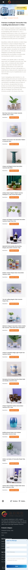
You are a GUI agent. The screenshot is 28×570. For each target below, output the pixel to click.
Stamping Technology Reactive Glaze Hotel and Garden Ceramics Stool (13, 380)
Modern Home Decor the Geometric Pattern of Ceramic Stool (13, 140)
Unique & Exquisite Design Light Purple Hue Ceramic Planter (13, 353)
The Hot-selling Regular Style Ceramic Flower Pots (12, 300)
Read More (4, 117)
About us (3, 555)
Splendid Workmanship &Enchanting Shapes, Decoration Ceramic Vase (11, 247)
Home (5, 18)
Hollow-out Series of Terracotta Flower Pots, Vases (13, 460)
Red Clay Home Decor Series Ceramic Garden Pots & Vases (12, 114)
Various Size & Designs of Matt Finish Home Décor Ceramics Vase (13, 486)
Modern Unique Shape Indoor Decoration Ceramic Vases (13, 273)
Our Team (4, 559)
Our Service (4, 562)
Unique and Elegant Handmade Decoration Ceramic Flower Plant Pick (13, 220)
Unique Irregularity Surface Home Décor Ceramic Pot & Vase (12, 406)
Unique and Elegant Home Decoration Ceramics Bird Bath (12, 167)
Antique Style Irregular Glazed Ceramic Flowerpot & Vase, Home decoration (12, 193)
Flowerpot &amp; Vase (7, 530)
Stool (2, 535)
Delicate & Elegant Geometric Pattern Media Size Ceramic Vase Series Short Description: (14, 326)
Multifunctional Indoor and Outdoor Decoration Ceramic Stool (11, 433)
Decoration (4, 533)
